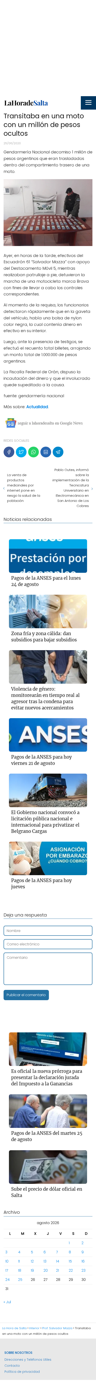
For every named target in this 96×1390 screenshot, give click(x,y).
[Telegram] (58, 452)
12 (32, 1261)
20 (46, 1270)
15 (70, 1261)
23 (83, 1270)
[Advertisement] (48, 48)
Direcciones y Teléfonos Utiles (27, 1359)
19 (32, 1270)
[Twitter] (21, 452)
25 (20, 1279)
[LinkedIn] (45, 452)
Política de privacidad (22, 1371)
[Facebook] (9, 452)
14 (57, 1261)
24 (7, 1279)
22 (71, 1270)
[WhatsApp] (33, 452)
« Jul (7, 1302)
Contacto (12, 1365)
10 (6, 1261)
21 (57, 1270)
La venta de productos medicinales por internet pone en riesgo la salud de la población (23, 488)
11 (19, 1261)
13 (45, 1261)
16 (83, 1261)
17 (6, 1270)
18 (19, 1270)
